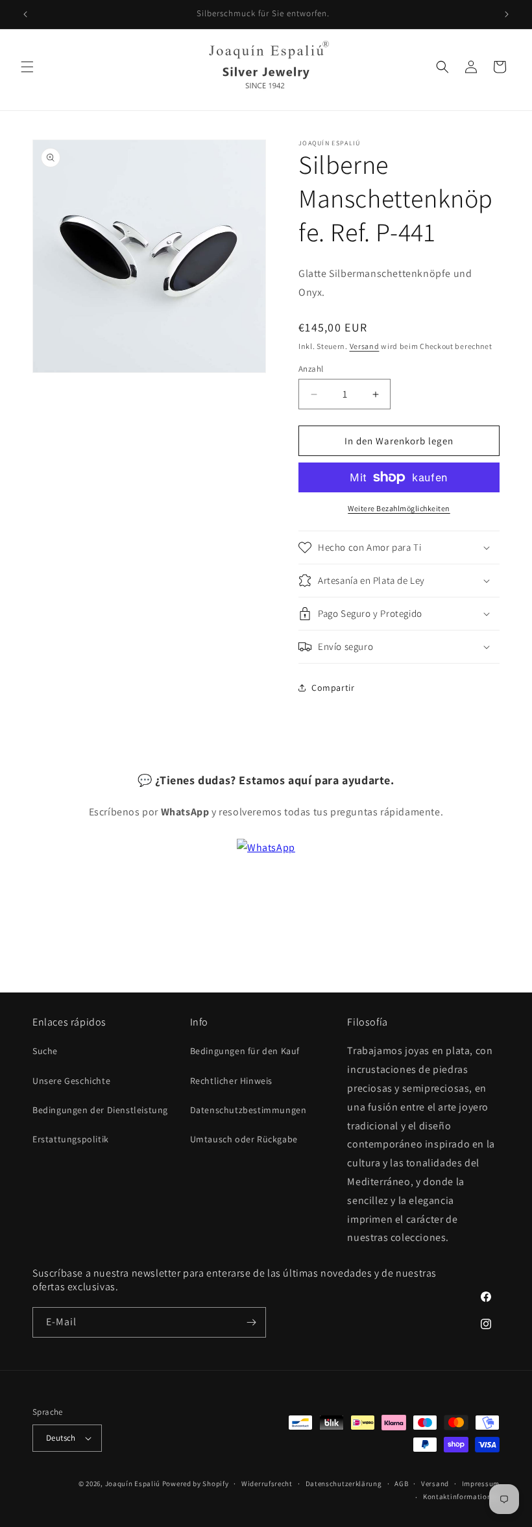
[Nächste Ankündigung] (506, 14)
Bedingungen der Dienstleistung (100, 1110)
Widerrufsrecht (267, 1483)
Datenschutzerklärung (344, 1483)
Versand (365, 346)
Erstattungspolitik (70, 1139)
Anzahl (310, 368)
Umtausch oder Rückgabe (244, 1139)
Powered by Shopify (195, 1483)
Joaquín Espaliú (133, 1483)
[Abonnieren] (251, 1322)
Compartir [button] (332, 687)
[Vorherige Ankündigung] (25, 14)
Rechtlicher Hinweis (231, 1081)
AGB (401, 1483)
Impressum (481, 1483)
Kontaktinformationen (461, 1496)
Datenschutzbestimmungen (248, 1110)
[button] (27, 67)
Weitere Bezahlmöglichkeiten (399, 508)
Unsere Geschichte (71, 1081)
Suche (45, 1051)
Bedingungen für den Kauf (245, 1051)
